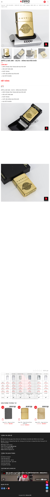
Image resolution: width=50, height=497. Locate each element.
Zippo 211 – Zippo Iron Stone (9, 422)
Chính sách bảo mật (5, 458)
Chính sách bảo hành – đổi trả (7, 460)
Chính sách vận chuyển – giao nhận (8, 461)
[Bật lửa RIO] (25, 2)
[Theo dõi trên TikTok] (6, 488)
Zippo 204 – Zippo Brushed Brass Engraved (25, 423)
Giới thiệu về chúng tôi (5, 456)
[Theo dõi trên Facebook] (2, 488)
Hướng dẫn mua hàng (5, 464)
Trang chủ (3, 5)
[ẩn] (47, 491)
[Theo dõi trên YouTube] (9, 488)
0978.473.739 (10, 448)
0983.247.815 (13, 446)
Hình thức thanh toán (5, 463)
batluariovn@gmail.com (9, 449)
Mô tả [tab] (2, 86)
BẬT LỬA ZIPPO (9, 5)
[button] (2, 1)
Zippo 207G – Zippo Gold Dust (41, 422)
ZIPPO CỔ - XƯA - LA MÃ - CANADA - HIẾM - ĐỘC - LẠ (26, 5)
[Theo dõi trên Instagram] (4, 488)
